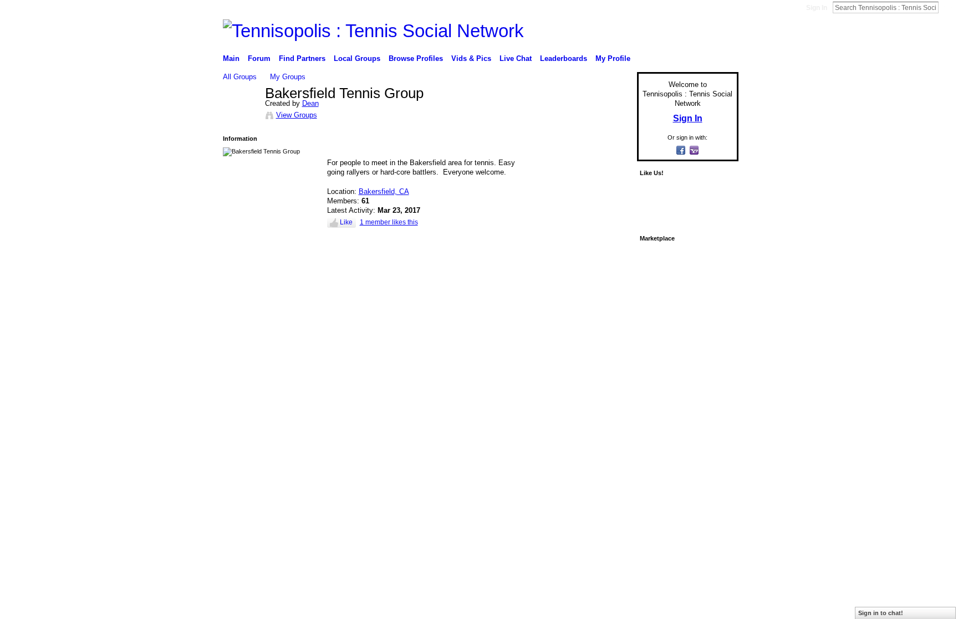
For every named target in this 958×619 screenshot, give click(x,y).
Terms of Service (713, 309)
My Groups (287, 77)
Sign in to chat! (880, 613)
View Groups (296, 115)
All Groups (240, 77)
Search (947, 7)
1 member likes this (389, 222)
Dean (310, 103)
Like (346, 222)
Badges (612, 309)
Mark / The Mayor (308, 309)
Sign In (816, 8)
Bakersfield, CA (384, 191)
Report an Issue (656, 309)
